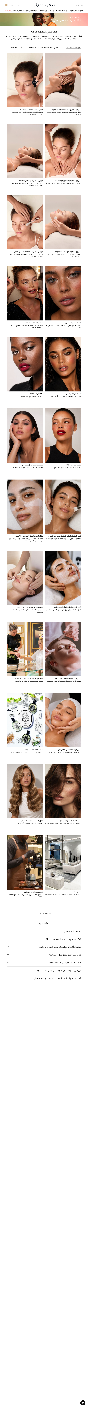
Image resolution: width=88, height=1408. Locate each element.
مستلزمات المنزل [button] (34, 10)
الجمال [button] (50, 10)
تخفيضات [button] (8, 10)
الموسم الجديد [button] (78, 10)
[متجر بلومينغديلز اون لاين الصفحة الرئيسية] (44, 5)
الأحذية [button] (54, 10)
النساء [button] (63, 10)
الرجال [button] (46, 10)
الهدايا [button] (20, 10)
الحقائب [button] (59, 10)
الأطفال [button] (42, 10)
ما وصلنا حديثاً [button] (69, 10)
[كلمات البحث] (82, 5)
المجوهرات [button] (25, 10)
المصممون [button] (14, 10)
